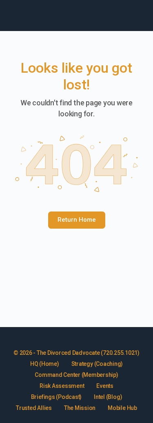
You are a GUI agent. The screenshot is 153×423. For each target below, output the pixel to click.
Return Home (77, 219)
